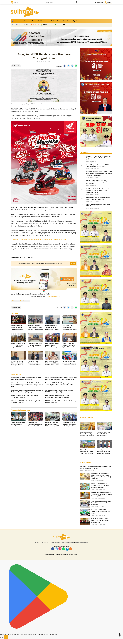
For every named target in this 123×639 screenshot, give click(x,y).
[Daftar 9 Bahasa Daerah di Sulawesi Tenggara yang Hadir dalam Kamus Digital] (85, 486)
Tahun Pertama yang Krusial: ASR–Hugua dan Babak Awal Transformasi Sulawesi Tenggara (103, 434)
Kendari (14, 25)
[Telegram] (67, 549)
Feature (57, 25)
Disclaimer (70, 542)
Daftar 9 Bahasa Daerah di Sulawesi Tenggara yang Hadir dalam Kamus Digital (100, 485)
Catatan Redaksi (24, 25)
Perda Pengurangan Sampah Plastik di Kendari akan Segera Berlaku (51, 327)
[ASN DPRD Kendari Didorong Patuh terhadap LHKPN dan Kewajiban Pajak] (69, 319)
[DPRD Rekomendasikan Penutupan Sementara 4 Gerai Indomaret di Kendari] (35, 337)
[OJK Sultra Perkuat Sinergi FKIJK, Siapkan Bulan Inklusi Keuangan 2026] (85, 521)
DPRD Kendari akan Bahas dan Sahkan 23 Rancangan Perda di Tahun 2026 (17, 363)
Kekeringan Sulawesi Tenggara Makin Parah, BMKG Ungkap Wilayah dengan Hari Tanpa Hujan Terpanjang (101, 476)
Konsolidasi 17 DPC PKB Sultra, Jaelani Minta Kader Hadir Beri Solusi (101, 511)
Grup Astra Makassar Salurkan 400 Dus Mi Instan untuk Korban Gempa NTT (101, 502)
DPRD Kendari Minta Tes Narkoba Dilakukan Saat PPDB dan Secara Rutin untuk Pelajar (52, 363)
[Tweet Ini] (68, 65)
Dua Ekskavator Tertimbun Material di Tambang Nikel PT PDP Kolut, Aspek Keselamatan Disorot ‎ (97, 190)
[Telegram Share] (72, 65)
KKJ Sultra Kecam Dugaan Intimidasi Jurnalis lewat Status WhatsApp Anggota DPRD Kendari (17, 327)
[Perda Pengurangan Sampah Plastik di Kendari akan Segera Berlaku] (52, 319)
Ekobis (40, 21)
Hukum (34, 21)
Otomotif (46, 21)
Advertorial (18, 21)
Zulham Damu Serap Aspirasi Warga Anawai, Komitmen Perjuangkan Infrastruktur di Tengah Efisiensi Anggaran (69, 363)
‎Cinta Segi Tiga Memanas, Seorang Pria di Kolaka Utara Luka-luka (98, 205)
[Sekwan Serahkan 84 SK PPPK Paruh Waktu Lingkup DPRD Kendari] (18, 337)
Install (2, 637)
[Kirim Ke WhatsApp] (76, 65)
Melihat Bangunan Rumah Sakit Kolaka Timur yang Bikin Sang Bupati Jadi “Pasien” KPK (87, 451)
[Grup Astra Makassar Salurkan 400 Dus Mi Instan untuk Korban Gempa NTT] (85, 504)
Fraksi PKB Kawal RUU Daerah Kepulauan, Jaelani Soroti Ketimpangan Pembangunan (26, 378)
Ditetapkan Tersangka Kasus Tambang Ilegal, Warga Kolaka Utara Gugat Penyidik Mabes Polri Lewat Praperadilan (99, 173)
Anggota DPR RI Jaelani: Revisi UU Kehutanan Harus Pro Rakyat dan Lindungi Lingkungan (27, 391)
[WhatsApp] (63, 549)
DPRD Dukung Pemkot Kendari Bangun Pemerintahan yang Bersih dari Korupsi (52, 345)
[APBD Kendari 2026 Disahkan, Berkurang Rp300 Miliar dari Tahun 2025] (69, 337)
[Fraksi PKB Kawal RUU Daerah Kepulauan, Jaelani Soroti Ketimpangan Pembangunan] (18, 416)
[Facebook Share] (64, 65)
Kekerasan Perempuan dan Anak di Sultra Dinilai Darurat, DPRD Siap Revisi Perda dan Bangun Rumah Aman (27, 384)
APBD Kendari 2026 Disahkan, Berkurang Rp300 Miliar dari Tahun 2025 (69, 345)
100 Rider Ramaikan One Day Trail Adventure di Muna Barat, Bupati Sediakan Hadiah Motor (98, 182)
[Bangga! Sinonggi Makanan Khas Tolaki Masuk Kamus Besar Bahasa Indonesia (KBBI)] (85, 495)
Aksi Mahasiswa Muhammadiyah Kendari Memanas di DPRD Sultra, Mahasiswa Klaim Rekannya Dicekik (61, 378)
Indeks (109, 2)
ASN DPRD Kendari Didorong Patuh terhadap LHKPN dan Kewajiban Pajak (69, 327)
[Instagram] (60, 549)
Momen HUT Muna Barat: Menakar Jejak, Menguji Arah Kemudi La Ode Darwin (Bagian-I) (98, 158)
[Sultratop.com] (25, 11)
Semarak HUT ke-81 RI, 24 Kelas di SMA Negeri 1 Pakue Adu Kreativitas (98, 198)
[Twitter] (56, 549)
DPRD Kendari (16, 301)
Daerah (26, 21)
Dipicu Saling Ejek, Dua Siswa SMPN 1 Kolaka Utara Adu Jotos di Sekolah (97, 165)
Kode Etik (53, 542)
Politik (53, 21)
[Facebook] (52, 549)
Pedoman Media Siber (81, 542)
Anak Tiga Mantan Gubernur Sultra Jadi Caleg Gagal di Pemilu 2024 (104, 451)
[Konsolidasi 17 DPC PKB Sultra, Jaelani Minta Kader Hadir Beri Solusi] (85, 512)
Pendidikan (66, 21)
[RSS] (70, 549)
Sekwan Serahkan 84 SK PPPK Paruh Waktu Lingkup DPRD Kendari (18, 345)
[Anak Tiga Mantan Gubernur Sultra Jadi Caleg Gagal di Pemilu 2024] (104, 444)
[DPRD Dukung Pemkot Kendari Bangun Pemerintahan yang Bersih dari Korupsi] (52, 337)
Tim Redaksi (44, 542)
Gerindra (26, 301)
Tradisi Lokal (35, 25)
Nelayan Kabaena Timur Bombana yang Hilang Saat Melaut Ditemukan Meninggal (95, 467)
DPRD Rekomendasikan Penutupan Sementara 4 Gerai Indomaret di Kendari (35, 345)
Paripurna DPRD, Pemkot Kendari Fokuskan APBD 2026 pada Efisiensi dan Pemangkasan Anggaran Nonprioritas (35, 363)
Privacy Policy (61, 542)
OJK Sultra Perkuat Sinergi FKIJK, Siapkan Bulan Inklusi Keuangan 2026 (100, 520)
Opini (75, 21)
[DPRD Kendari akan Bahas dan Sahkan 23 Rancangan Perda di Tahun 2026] (18, 355)
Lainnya (81, 21)
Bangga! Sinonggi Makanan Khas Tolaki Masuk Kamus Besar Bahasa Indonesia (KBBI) (101, 494)
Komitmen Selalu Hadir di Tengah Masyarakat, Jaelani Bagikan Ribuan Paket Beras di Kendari (59, 383)
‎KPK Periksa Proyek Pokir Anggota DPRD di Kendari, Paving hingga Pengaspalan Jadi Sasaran (35, 327)
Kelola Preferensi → (53, 296)
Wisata (59, 21)
